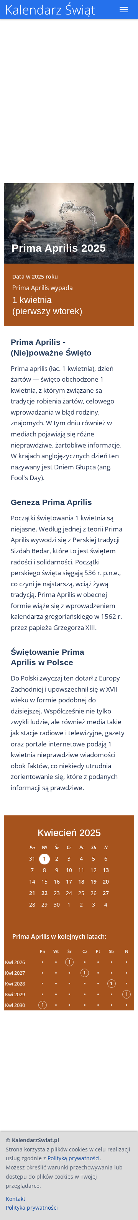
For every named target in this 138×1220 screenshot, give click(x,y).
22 (44, 893)
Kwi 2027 (15, 972)
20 (106, 881)
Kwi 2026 (15, 962)
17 (69, 881)
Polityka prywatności (32, 1207)
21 (32, 893)
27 (106, 893)
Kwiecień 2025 (69, 832)
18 (81, 881)
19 (93, 881)
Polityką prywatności (74, 1158)
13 (106, 870)
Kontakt (15, 1198)
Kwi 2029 (15, 994)
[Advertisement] (69, 1069)
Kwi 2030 (15, 1005)
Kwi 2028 (15, 983)
